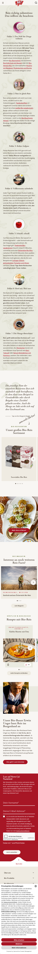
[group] (19, 582)
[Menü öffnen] (3, 2)
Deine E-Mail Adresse (14, 811)
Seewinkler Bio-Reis (25, 250)
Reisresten (21, 348)
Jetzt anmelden (11, 852)
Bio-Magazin (9, 884)
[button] (33, 459)
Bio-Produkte (9, 878)
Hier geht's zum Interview (15, 762)
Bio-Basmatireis (15, 61)
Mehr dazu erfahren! (19, 530)
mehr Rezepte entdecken (19, 673)
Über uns (7, 873)
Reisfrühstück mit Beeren (12, 63)
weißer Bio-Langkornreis (24, 108)
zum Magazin (19, 606)
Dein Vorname (11, 803)
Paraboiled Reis (21, 103)
